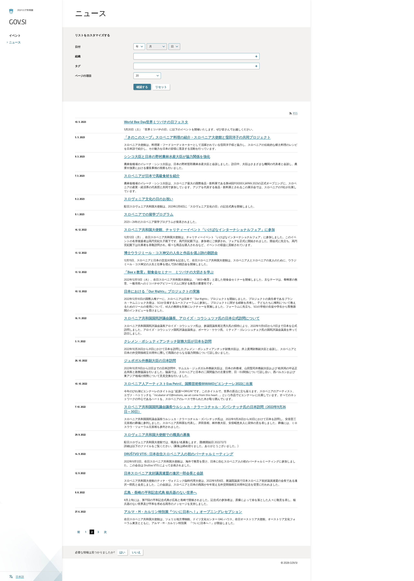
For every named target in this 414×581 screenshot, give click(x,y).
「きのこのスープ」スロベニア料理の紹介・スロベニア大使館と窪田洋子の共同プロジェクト (197, 137)
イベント (15, 35)
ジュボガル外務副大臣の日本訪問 (150, 360)
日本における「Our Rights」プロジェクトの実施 (162, 291)
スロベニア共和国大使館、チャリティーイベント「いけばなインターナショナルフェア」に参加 (199, 229)
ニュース (15, 42)
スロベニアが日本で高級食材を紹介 (152, 175)
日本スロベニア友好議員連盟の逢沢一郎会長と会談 (163, 473)
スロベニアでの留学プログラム (149, 214)
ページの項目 (83, 75)
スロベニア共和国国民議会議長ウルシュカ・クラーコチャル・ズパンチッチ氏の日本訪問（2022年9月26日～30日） (205, 409)
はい (122, 552)
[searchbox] (136, 56)
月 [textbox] (150, 46)
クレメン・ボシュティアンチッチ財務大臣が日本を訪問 (168, 341)
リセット (161, 87)
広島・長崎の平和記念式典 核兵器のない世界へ (160, 492)
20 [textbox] (137, 75)
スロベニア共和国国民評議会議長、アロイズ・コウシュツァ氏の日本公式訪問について (192, 318)
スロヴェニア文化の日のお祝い (148, 199)
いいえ (136, 552)
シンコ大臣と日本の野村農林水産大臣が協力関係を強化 (167, 156)
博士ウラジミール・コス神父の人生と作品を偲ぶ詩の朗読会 (171, 252)
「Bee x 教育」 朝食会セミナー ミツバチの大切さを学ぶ (169, 272)
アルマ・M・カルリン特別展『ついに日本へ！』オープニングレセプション (183, 511)
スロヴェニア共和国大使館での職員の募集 (157, 434)
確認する (142, 87)
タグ (78, 66)
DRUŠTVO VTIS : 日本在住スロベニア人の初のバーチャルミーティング (178, 454)
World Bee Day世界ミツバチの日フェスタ (156, 122)
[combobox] (139, 46)
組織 (78, 56)
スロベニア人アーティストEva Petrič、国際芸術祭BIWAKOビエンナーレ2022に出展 (188, 383)
